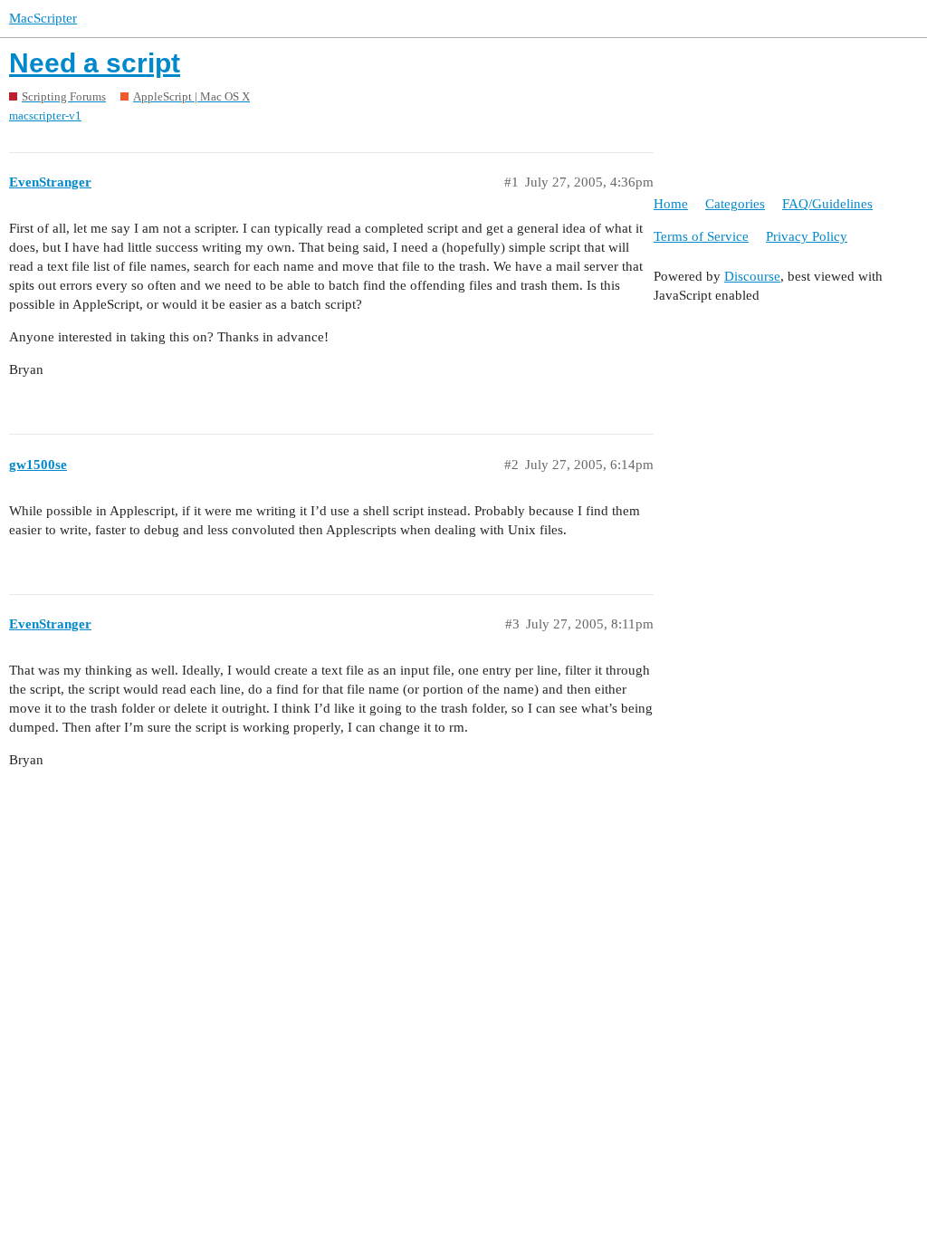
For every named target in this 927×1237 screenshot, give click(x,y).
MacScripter (43, 18)
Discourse (752, 276)
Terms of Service (701, 236)
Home (671, 204)
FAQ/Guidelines (827, 204)
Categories (735, 204)
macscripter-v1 (45, 115)
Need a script (94, 63)
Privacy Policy (806, 236)
